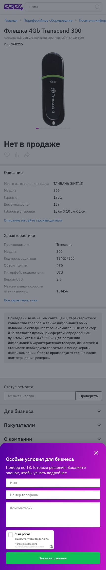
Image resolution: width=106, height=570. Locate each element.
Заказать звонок (53, 558)
